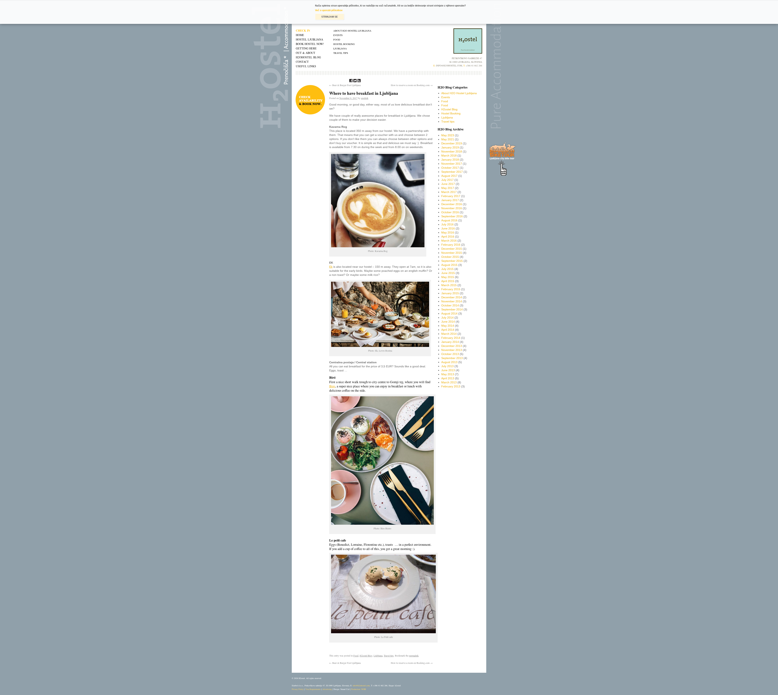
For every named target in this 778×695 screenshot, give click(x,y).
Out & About (305, 53)
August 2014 (449, 313)
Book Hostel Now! (310, 44)
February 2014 (450, 337)
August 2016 (449, 220)
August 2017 (449, 175)
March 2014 (449, 333)
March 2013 (449, 382)
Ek (330, 266)
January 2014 (450, 341)
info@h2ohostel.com (361, 685)
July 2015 (447, 269)
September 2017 (452, 171)
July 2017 (447, 179)
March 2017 (449, 192)
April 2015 (447, 281)
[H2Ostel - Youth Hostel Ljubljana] (467, 52)
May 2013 (447, 374)
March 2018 (449, 155)
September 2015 (452, 260)
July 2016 (447, 224)
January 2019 (450, 147)
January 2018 (450, 159)
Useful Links (306, 66)
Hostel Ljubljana (309, 39)
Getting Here (306, 48)
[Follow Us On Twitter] (355, 81)
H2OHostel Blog (308, 57)
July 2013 (447, 366)
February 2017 (450, 196)
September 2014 (452, 309)
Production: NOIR (358, 689)
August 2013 (449, 362)
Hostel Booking (344, 44)
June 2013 (448, 370)
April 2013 (447, 378)
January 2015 (450, 293)
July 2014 (447, 317)
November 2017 (451, 163)
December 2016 (451, 204)
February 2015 (450, 289)
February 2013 (450, 386)
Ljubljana (340, 48)
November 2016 (451, 208)
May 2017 (447, 188)
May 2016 (447, 232)
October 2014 (450, 305)
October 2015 (450, 256)
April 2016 (447, 236)
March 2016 (449, 240)
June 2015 (448, 273)
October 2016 (450, 212)
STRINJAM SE (329, 16)
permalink (414, 655)
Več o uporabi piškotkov (329, 10)
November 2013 (451, 350)
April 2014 (447, 329)
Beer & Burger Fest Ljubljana (345, 85)
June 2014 (448, 321)
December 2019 (451, 143)
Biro (332, 386)
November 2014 (451, 301)
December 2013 (451, 346)
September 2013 (452, 358)
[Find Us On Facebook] (351, 81)
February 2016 (450, 244)
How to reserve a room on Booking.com (412, 85)
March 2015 (449, 285)
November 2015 (451, 252)
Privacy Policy (298, 689)
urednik (364, 98)
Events (338, 35)
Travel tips (340, 52)
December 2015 (451, 248)
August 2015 (449, 264)
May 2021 (447, 139)
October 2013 (450, 354)
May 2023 (447, 135)
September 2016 (452, 216)
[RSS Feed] (359, 81)
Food (336, 39)
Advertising (327, 689)
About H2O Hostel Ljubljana (352, 30)
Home (300, 35)
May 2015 (447, 277)
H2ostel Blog (366, 655)
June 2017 (448, 183)
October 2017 (450, 167)
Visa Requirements (313, 689)
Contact (302, 62)
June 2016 (448, 228)
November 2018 (451, 151)
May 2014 (447, 325)
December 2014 (451, 297)
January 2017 (450, 200)
